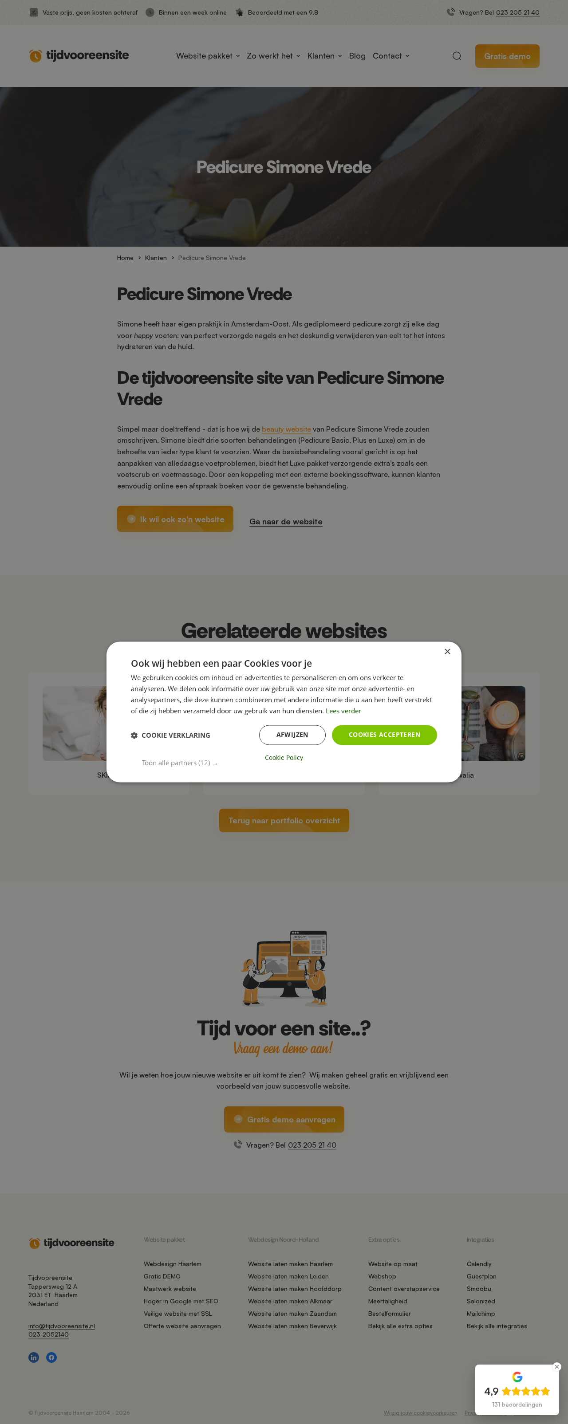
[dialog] (284, 711)
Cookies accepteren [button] (384, 735)
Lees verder (343, 710)
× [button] (447, 652)
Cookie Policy (284, 758)
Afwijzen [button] (292, 735)
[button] (289, 763)
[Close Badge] (556, 1366)
